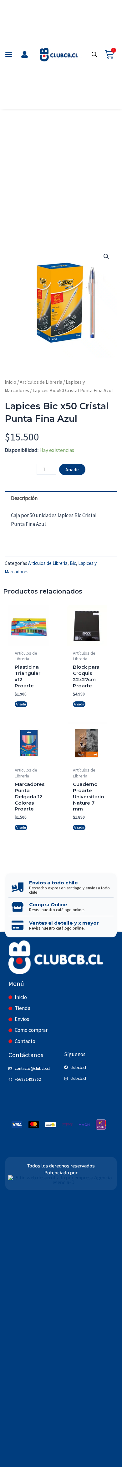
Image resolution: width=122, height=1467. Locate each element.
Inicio (10, 382)
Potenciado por (61, 1172)
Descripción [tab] (24, 498)
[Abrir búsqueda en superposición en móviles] (94, 54)
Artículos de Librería (41, 382)
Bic (73, 563)
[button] (8, 54)
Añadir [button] (21, 704)
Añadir (72, 469)
